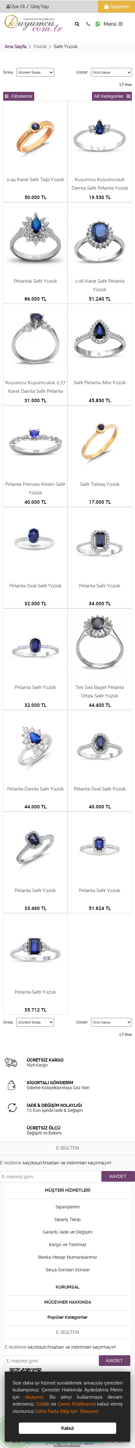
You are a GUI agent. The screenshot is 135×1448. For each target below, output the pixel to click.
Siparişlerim (68, 1206)
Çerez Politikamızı (77, 1404)
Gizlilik (43, 1404)
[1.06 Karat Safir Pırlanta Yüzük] (99, 238)
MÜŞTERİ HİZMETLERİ (67, 1190)
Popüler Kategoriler (67, 1317)
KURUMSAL (67, 1287)
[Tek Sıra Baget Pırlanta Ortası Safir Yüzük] (99, 645)
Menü (110, 24)
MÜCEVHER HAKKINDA (67, 1302)
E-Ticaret (108, 1442)
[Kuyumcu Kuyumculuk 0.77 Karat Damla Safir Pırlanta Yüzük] (35, 340)
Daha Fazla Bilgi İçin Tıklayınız (66, 1411)
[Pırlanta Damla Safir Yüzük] (35, 746)
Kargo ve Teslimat (67, 1244)
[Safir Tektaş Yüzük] (99, 441)
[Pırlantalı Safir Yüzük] (35, 238)
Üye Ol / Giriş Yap (29, 6)
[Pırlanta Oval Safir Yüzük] (35, 543)
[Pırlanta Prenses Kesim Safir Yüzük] (35, 441)
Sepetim (120, 6)
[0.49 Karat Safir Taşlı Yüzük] (35, 137)
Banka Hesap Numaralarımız (67, 1257)
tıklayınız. (34, 1397)
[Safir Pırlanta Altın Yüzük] (99, 340)
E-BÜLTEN (67, 1148)
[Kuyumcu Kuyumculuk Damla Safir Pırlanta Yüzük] (99, 137)
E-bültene (11, 1163)
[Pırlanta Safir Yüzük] (99, 543)
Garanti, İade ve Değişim (68, 1231)
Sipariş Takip (67, 1219)
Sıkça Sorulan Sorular (68, 1269)
